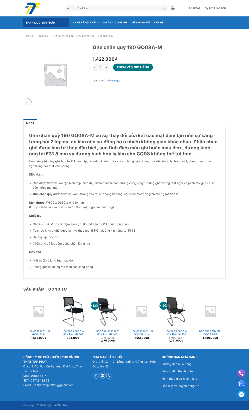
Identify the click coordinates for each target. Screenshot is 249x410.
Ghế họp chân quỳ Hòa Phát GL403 (176, 332)
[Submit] (164, 8)
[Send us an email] (103, 376)
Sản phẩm (43, 36)
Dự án (107, 22)
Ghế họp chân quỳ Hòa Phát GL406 (107, 332)
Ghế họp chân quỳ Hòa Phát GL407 (73, 332)
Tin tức (123, 22)
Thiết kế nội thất (85, 22)
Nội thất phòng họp (63, 36)
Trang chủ (28, 36)
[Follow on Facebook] (96, 376)
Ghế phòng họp (85, 36)
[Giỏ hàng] (173, 8)
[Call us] (109, 376)
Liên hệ (158, 22)
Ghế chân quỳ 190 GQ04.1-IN (210, 332)
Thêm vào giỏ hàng (133, 67)
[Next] (225, 322)
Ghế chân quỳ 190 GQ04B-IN (39, 332)
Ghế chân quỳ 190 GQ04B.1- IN (142, 332)
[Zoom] (28, 101)
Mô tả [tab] (30, 123)
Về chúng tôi (141, 22)
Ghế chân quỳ (105, 36)
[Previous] (23, 322)
